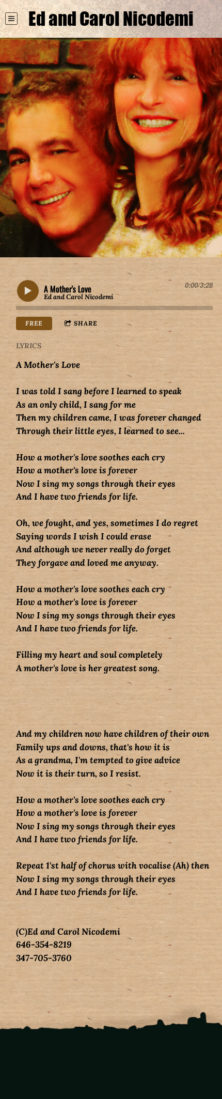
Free (33, 323)
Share (85, 323)
